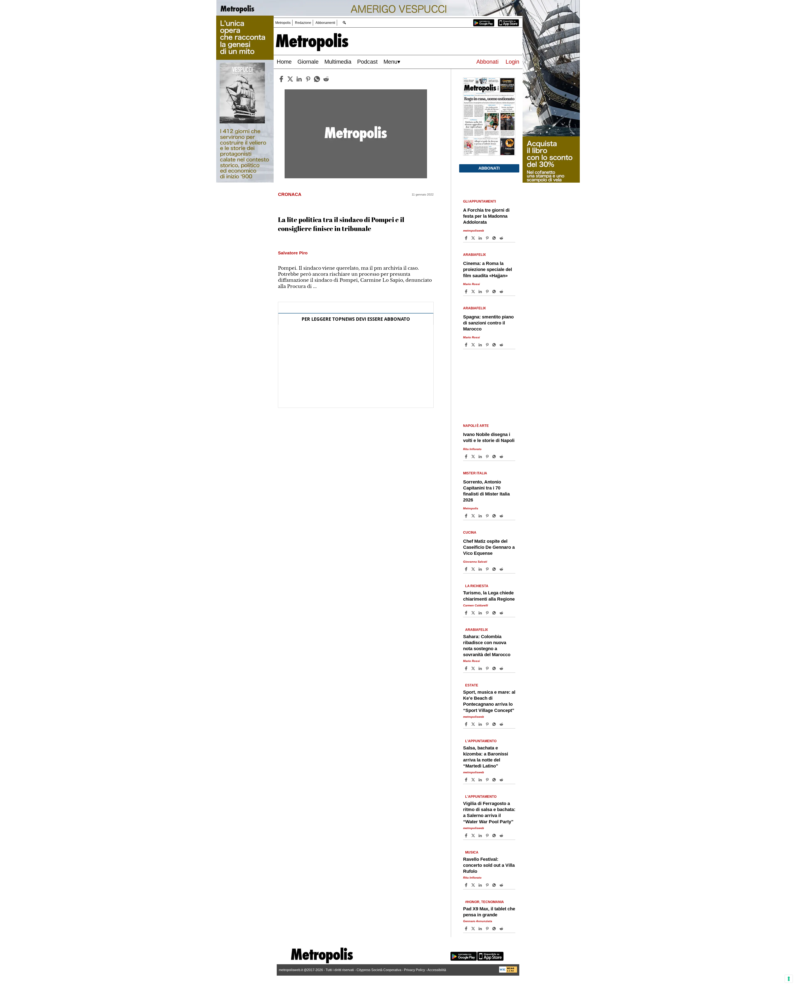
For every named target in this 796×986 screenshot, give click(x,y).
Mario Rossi (471, 284)
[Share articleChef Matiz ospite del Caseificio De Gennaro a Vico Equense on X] (473, 569)
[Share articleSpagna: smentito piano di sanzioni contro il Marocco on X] (473, 345)
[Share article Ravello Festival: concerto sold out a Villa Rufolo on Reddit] (501, 885)
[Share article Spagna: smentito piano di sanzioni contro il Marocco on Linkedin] (480, 345)
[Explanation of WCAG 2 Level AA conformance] (508, 971)
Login (512, 61)
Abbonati (487, 61)
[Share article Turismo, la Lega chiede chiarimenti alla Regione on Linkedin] (480, 613)
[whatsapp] (317, 79)
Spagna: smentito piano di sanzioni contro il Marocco (488, 323)
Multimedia (337, 61)
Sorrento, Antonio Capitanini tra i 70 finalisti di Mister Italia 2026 (486, 491)
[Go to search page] (344, 22)
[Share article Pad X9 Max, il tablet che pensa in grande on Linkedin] (480, 928)
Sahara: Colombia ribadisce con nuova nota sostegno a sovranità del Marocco (486, 645)
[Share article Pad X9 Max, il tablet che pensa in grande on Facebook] (466, 928)
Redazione (303, 22)
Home (284, 61)
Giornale (308, 61)
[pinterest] (308, 79)
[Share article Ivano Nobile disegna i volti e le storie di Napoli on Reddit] (501, 456)
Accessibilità (436, 970)
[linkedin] (299, 79)
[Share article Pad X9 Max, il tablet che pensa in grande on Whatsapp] (494, 928)
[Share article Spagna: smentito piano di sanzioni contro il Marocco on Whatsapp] (494, 345)
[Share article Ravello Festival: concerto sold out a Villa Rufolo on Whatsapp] (494, 885)
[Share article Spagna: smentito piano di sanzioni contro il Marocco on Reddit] (501, 345)
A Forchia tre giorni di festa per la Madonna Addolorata (486, 216)
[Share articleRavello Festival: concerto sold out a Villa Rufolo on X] (473, 885)
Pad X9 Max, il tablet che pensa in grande (489, 911)
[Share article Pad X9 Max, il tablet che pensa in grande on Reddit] (501, 928)
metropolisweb (473, 230)
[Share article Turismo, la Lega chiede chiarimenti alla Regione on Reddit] (501, 613)
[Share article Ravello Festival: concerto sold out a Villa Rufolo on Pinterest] (487, 885)
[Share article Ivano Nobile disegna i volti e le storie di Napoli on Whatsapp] (494, 456)
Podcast (367, 61)
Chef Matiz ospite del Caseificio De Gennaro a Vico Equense (489, 547)
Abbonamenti (325, 22)
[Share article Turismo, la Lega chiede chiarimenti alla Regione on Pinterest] (487, 613)
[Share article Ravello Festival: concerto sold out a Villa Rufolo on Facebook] (466, 885)
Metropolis (283, 22)
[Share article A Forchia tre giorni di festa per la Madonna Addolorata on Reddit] (501, 238)
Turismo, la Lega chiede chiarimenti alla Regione (489, 595)
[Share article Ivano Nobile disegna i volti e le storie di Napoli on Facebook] (466, 456)
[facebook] (281, 79)
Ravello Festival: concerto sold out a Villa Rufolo (489, 865)
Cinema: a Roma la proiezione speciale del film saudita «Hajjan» (487, 269)
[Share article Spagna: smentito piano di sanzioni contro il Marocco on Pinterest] (487, 345)
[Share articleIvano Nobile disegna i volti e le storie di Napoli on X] (473, 456)
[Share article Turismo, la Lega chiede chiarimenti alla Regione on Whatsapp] (494, 613)
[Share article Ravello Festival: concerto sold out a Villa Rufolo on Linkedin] (480, 885)
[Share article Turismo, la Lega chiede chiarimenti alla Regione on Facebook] (466, 613)
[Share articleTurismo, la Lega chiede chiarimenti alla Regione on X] (473, 613)
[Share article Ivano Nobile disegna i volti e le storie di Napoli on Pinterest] (487, 456)
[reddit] (326, 79)
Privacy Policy (414, 970)
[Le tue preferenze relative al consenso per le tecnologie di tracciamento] (789, 979)
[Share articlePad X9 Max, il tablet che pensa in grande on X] (473, 928)
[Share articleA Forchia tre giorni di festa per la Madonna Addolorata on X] (473, 238)
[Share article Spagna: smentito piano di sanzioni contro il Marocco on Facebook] (466, 345)
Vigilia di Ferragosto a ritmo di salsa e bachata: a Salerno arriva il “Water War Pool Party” (489, 812)
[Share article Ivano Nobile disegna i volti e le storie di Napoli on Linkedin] (480, 456)
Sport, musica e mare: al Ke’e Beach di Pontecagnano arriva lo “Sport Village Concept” (489, 701)
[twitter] (290, 79)
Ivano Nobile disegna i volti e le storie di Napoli (488, 437)
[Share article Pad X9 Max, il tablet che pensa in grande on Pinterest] (487, 928)
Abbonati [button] (489, 168)
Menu (390, 61)
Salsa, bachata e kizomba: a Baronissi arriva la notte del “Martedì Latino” (485, 757)
